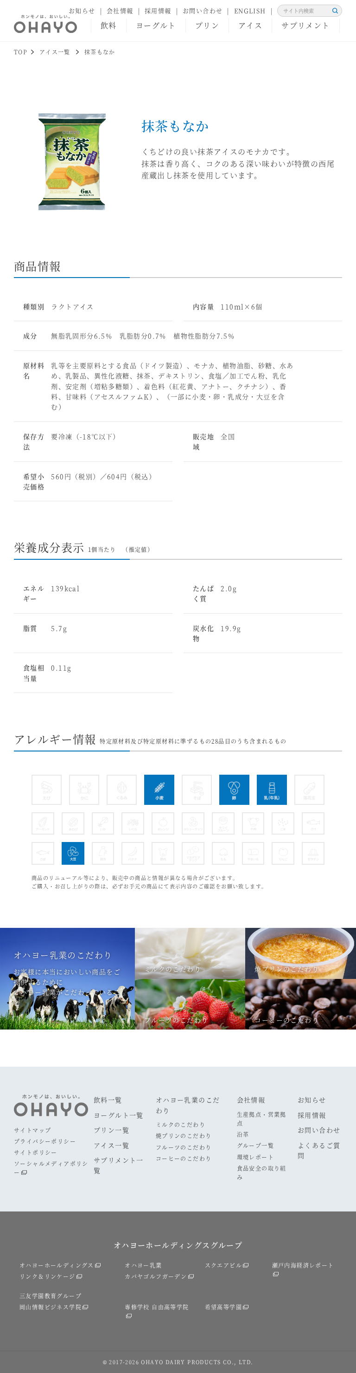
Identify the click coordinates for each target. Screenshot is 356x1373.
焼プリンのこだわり (184, 1136)
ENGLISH (250, 10)
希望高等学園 (223, 1307)
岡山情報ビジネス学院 (50, 1307)
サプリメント (305, 25)
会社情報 (120, 10)
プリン (207, 25)
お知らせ (82, 10)
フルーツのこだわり (184, 1147)
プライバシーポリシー (45, 1141)
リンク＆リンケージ (47, 1276)
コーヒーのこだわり (184, 1158)
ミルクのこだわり (180, 1124)
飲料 (109, 25)
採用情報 (158, 10)
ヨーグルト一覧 (119, 1115)
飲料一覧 (108, 1099)
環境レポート (255, 1157)
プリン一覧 (111, 1129)
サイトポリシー (35, 1152)
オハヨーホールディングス (56, 1265)
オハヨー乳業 (143, 1265)
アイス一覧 (111, 1145)
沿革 (243, 1134)
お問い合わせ (202, 10)
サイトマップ (32, 1130)
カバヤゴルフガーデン (156, 1276)
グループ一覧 (255, 1145)
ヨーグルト (156, 25)
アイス (250, 25)
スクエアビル (223, 1265)
